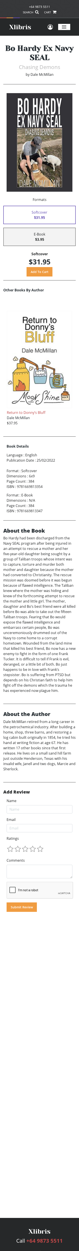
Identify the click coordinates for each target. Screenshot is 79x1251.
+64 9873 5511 (39, 7)
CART (48, 12)
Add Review (16, 792)
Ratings (13, 838)
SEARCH (28, 12)
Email (11, 819)
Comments (16, 860)
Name (11, 800)
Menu (64, 26)
